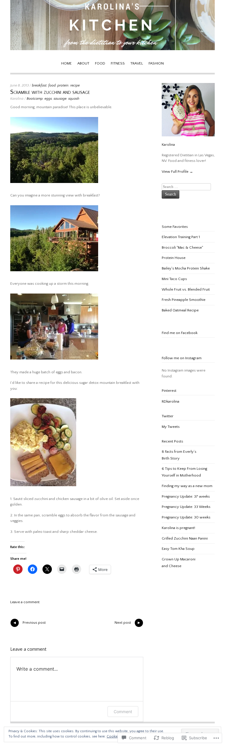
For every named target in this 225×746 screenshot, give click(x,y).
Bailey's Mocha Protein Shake (186, 268)
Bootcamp (35, 99)
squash (73, 99)
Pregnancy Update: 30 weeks (186, 517)
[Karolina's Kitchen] (112, 49)
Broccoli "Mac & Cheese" (182, 247)
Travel (136, 63)
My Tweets (171, 427)
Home (66, 63)
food (52, 85)
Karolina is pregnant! (178, 528)
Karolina (16, 99)
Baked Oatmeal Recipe (180, 310)
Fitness (118, 63)
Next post (128, 623)
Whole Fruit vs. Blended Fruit (186, 289)
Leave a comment (25, 602)
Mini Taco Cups (174, 279)
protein (63, 85)
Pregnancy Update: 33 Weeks (186, 507)
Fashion (156, 63)
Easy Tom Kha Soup (178, 549)
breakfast (39, 85)
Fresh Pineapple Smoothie (183, 300)
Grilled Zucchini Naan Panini (185, 538)
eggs (48, 99)
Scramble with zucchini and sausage (50, 92)
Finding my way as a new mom (187, 486)
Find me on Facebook (179, 333)
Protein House (173, 258)
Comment (123, 711)
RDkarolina (170, 401)
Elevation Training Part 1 (181, 237)
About (83, 63)
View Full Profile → (177, 171)
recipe (75, 85)
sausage (60, 99)
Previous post (29, 623)
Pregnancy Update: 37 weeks (186, 496)
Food (100, 63)
